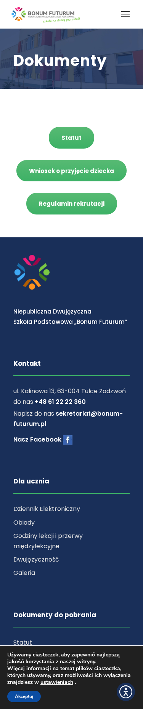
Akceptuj (24, 696)
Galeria (24, 572)
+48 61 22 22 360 (60, 401)
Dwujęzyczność (36, 559)
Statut (22, 642)
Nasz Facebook (38, 439)
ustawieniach (56, 682)
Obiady (24, 522)
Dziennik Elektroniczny (46, 508)
